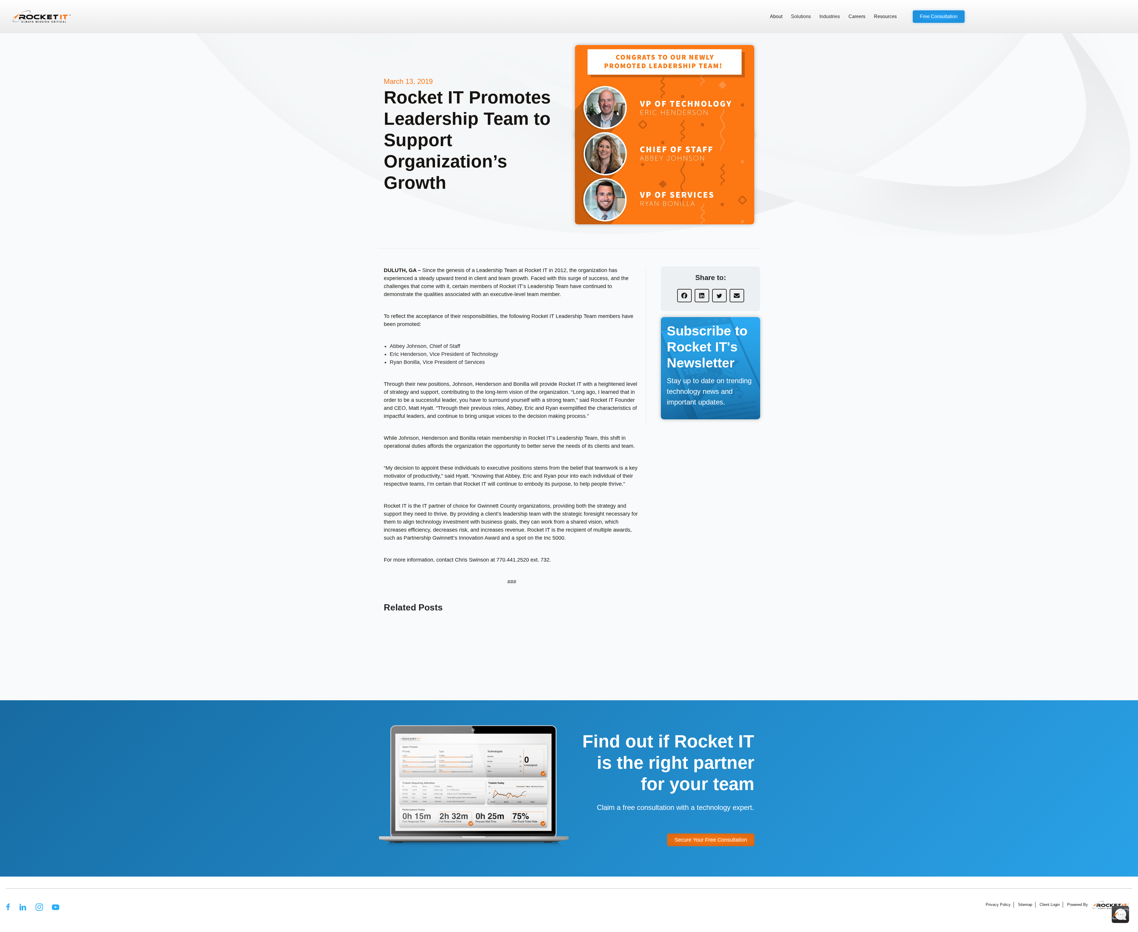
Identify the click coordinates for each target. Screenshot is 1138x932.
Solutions (801, 16)
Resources (885, 16)
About (776, 16)
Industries (829, 16)
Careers (856, 16)
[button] (939, 16)
